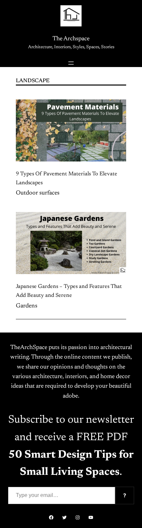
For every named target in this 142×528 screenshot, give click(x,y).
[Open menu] (71, 63)
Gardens (26, 306)
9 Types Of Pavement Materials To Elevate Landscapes (66, 178)
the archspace (71, 39)
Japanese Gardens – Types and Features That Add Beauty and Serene (69, 291)
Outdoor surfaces (37, 193)
